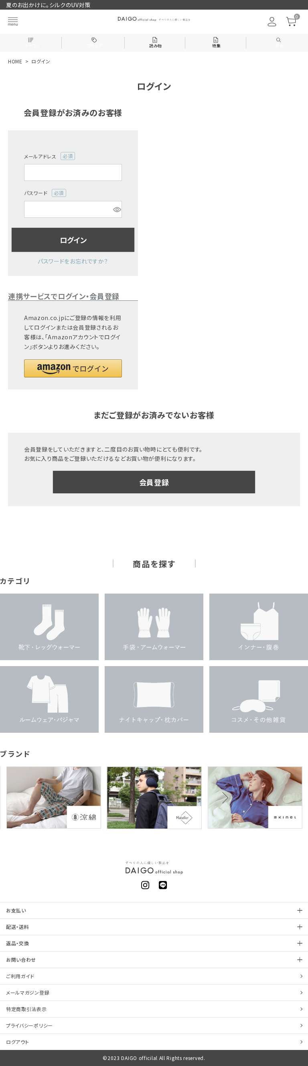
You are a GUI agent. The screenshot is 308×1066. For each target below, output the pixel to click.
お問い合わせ (21, 959)
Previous (81, 797)
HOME (15, 61)
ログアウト (17, 1041)
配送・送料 (17, 926)
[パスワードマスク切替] (116, 209)
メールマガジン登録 (27, 992)
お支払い (16, 910)
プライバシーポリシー (29, 1025)
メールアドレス (46, 156)
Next (222, 797)
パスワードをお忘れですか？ (73, 261)
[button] (73, 368)
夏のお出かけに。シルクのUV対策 (48, 5)
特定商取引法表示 (26, 1008)
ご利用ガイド (20, 976)
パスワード (41, 193)
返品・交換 (17, 943)
